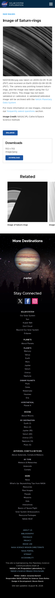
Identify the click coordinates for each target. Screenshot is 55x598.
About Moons (27, 416)
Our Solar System (27, 316)
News (27, 480)
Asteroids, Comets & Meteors (27, 451)
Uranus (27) (27, 438)
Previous (5, 263)
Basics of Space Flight (27, 508)
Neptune (27, 376)
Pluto (27, 384)
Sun (27, 319)
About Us (27, 530)
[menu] (51, 4)
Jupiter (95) (28, 431)
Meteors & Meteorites (27, 463)
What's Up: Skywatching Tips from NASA (27, 483)
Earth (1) (27, 423)
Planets (27, 340)
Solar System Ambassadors (27, 512)
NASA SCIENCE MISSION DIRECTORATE (27, 547)
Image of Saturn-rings (17, 225)
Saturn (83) (27, 434)
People (27, 494)
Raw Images (9, 14)
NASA (3, 4)
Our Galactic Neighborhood (14, 10)
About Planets (27, 343)
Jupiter (27, 278)
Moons (27, 412)
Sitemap (27, 554)
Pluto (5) (27, 445)
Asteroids (27, 466)
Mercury (27, 351)
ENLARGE (10, 133)
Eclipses (27, 333)
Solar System (27, 312)
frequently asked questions (21, 111)
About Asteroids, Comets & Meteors (27, 455)
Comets (27, 470)
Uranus (27, 373)
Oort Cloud (27, 326)
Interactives (28, 505)
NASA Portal (27, 551)
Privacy (27, 540)
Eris (27, 398)
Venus (27, 355)
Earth (27, 358)
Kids (27, 501)
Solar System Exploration (14, 4)
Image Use (27, 544)
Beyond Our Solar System (27, 330)
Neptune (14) (27, 441)
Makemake (27, 391)
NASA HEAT (27, 519)
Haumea (27, 394)
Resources (27, 487)
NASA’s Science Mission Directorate (27, 571)
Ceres (27, 387)
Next (49, 263)
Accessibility (27, 558)
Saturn (27, 369)
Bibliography (27, 534)
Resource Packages (27, 515)
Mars (27, 362)
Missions (27, 498)
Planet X (27, 406)
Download (14, 158)
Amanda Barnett (34, 576)
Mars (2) (27, 427)
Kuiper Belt (27, 323)
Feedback (27, 537)
